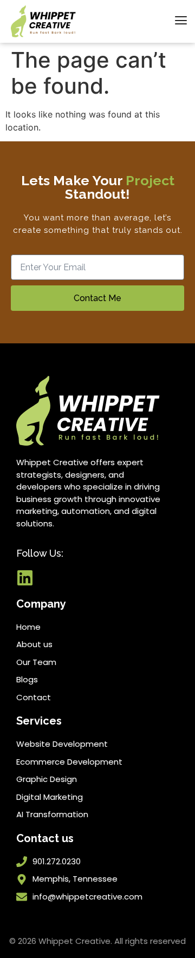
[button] (181, 21)
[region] (97, 865)
